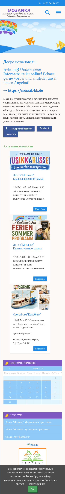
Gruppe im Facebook (19, 128)
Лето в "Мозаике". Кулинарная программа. (27, 246)
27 (37, 397)
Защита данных (37, 483)
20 (37, 392)
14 (46, 387)
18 (21, 392)
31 (10, 402)
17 (10, 392)
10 (10, 387)
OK (32, 489)
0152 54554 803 (51, 3)
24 (10, 397)
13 (37, 387)
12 (29, 387)
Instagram (11, 133)
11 (21, 387)
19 (29, 392)
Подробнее (40, 209)
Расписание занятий (23, 363)
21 (46, 392)
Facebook (44, 128)
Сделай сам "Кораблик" (27, 314)
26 (29, 397)
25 (21, 397)
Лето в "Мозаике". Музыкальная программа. (28, 177)
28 (46, 397)
